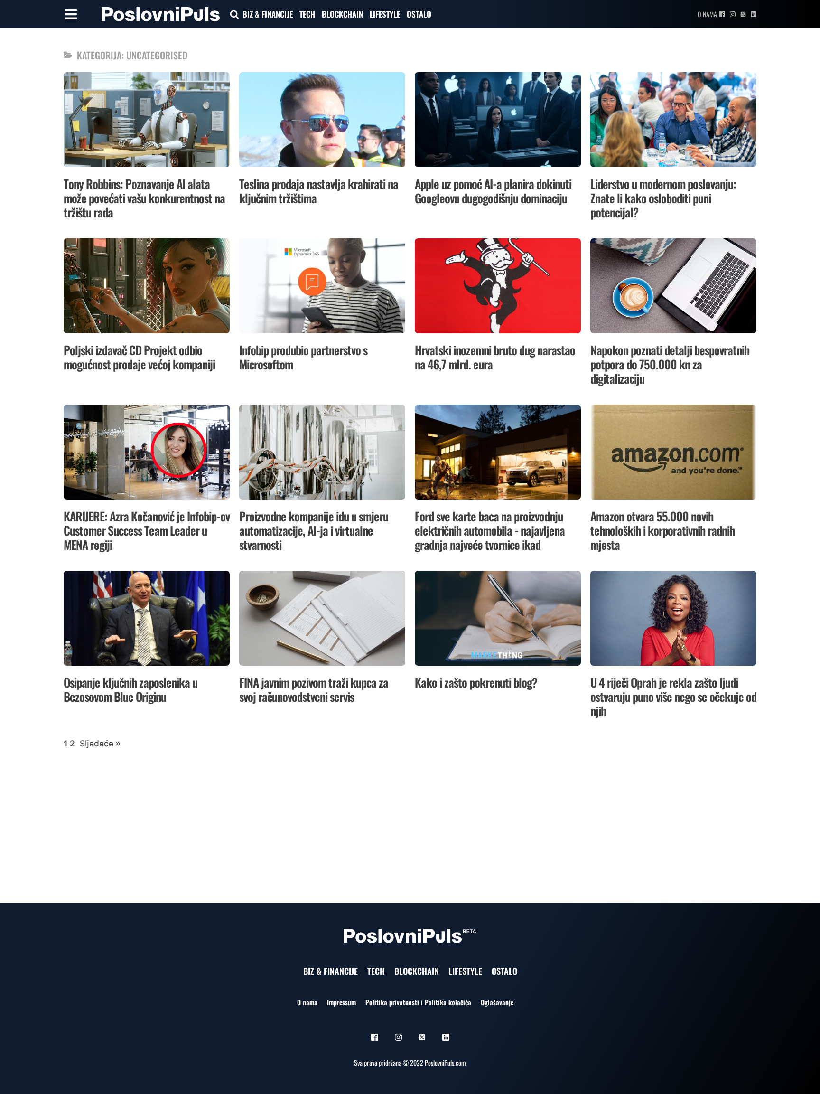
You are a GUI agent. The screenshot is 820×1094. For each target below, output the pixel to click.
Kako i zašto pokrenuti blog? (476, 682)
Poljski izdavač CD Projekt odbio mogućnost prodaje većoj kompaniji (139, 357)
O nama (707, 14)
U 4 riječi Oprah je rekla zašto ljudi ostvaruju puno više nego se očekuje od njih (673, 696)
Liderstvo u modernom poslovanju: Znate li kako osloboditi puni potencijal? (663, 198)
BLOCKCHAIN (342, 14)
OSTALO (419, 14)
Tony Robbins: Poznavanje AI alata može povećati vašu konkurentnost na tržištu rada (144, 198)
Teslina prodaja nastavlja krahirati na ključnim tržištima (318, 191)
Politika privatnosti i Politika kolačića (418, 1002)
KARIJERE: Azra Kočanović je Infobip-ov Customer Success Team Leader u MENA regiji (147, 530)
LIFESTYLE (385, 14)
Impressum (341, 1002)
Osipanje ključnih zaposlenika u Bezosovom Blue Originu (130, 689)
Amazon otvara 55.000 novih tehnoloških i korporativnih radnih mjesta (662, 530)
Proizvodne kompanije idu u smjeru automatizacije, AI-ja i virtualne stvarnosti (313, 530)
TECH (307, 14)
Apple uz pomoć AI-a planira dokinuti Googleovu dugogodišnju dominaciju (493, 191)
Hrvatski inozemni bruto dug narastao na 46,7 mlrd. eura (495, 357)
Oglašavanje (497, 1002)
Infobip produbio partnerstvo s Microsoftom (303, 357)
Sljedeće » (100, 743)
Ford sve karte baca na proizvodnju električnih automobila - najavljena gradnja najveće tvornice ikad (490, 530)
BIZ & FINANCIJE (267, 14)
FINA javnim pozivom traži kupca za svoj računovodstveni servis (313, 689)
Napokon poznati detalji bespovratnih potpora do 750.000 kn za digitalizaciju (669, 364)
